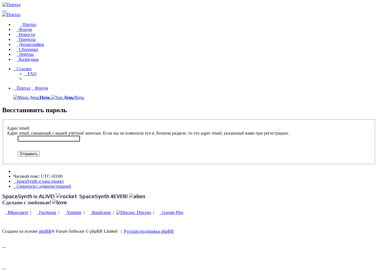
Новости (26, 34)
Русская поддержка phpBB (149, 231)
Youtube (73, 212)
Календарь (28, 59)
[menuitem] (30, 73)
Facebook (46, 212)
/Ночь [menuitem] (74, 97)
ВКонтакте (17, 212)
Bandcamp (100, 212)
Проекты (26, 39)
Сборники (27, 49)
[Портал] (11, 4)
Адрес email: (18, 128)
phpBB (45, 231)
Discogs (143, 212)
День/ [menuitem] (39, 97)
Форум (24, 29)
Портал (28, 24)
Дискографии (30, 44)
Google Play (172, 212)
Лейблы (25, 54)
